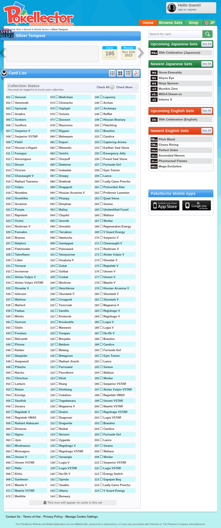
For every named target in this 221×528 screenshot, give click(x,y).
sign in (182, 9)
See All (206, 43)
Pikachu (20, 367)
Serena (108, 204)
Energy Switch (113, 473)
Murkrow (65, 282)
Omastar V (22, 288)
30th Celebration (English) (178, 119)
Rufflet (107, 114)
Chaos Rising (168, 144)
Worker (108, 220)
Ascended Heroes (172, 155)
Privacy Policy (53, 516)
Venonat (20, 97)
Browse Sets (170, 23)
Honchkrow (66, 288)
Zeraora (20, 406)
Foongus (21, 153)
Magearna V (67, 406)
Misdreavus (22, 445)
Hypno (19, 434)
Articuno (20, 294)
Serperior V (22, 131)
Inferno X (165, 99)
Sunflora (20, 125)
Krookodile (66, 322)
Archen (108, 102)
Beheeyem (66, 136)
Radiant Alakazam (27, 423)
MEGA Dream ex (170, 94)
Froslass (20, 333)
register (192, 9)
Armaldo (65, 226)
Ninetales (21, 192)
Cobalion (65, 395)
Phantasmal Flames (173, 161)
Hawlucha (65, 237)
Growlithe (21, 198)
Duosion (64, 119)
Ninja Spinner (168, 83)
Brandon (109, 131)
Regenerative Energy (117, 226)
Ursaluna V (66, 260)
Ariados (20, 114)
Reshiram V (22, 226)
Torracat (20, 265)
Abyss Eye (166, 78)
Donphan (65, 204)
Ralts (18, 468)
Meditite (20, 496)
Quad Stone (111, 198)
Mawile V (21, 485)
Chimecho (66, 102)
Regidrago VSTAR (71, 451)
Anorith (64, 220)
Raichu (19, 372)
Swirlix (63, 153)
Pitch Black (167, 139)
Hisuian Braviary (114, 119)
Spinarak (21, 108)
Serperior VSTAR (26, 136)
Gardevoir (21, 479)
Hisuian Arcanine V (72, 192)
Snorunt (20, 322)
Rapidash (21, 215)
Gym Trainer (111, 170)
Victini (19, 220)
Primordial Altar (114, 187)
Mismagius (22, 451)
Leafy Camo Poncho (116, 181)
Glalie (19, 327)
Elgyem (64, 131)
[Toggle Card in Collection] (12, 97)
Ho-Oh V (64, 473)
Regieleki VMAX (25, 417)
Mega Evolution (170, 166)
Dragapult (65, 187)
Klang (63, 384)
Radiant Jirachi (69, 361)
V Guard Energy (114, 232)
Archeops (109, 108)
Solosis (64, 114)
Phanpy (64, 198)
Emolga (20, 395)
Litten (18, 260)
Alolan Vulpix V (25, 277)
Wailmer (20, 299)
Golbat (63, 271)
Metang (64, 350)
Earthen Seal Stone (116, 147)
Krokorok (65, 316)
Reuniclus (66, 125)
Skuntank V (66, 294)
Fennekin (21, 232)
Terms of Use (32, 516)
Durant (19, 164)
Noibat (63, 428)
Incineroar (21, 271)
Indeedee (65, 170)
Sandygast (66, 243)
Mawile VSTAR (24, 490)
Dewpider (21, 355)
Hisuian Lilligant (26, 147)
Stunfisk (20, 400)
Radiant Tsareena (26, 181)
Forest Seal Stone (115, 159)
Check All (103, 87)
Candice (108, 136)
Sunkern (20, 119)
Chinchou (21, 378)
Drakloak (65, 181)
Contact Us (13, 516)
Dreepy (63, 176)
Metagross (66, 355)
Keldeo (19, 350)
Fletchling (110, 125)
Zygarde (64, 440)
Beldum (64, 344)
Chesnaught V (24, 176)
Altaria (63, 490)
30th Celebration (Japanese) (179, 52)
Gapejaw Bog (112, 479)
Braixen (20, 237)
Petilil (19, 142)
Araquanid (22, 361)
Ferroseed (66, 367)
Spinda (64, 479)
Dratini (63, 412)
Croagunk (65, 299)
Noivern (64, 434)
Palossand (66, 249)
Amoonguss (23, 159)
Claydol (64, 215)
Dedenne (65, 164)
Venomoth (21, 102)
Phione (19, 344)
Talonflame (22, 254)
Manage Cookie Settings (81, 516)
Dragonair (65, 417)
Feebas (19, 310)
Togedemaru (67, 400)
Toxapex (64, 333)
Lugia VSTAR (68, 468)
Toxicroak (65, 305)
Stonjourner (67, 254)
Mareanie (65, 327)
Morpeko (65, 339)
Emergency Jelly (114, 153)
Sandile (64, 310)
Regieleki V (22, 412)
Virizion (20, 170)
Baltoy (63, 209)
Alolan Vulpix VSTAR (29, 282)
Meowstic (65, 147)
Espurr (63, 142)
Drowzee (20, 428)
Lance (107, 176)
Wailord (20, 305)
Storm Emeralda (170, 72)
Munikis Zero (168, 88)
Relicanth (21, 339)
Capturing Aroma (114, 142)
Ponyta (19, 209)
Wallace (108, 215)
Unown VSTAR (24, 462)
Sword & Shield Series (36, 29)
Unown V (21, 457)
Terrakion (65, 232)
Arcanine (21, 204)
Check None (124, 87)
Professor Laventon (116, 192)
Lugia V (64, 462)
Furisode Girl (112, 164)
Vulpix (19, 187)
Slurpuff (64, 159)
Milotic (19, 316)
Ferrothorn (66, 372)
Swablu (64, 485)
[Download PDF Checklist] (136, 73)
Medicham (66, 97)
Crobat (63, 277)
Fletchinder (22, 249)
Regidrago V (67, 445)
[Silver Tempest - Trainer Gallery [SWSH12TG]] (141, 53)
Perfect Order (168, 150)
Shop (193, 23)
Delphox (20, 243)
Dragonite (65, 423)
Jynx (18, 440)
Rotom (19, 389)
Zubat (63, 265)
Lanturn (20, 384)
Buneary (64, 496)
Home (148, 23)
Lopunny (109, 97)
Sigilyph (64, 108)
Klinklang (65, 389)
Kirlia (18, 473)
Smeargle (65, 457)
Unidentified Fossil (116, 209)
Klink (62, 378)
